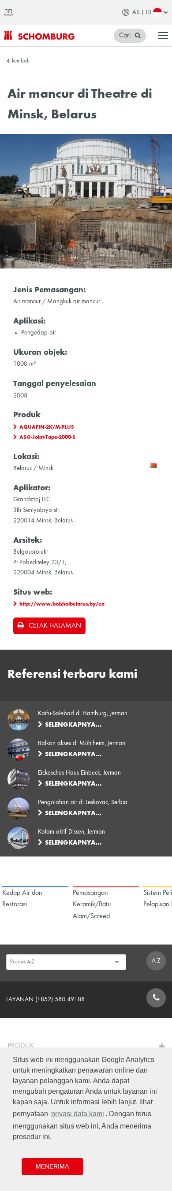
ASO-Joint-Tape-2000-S (47, 437)
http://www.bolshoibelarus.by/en (62, 604)
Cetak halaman (55, 625)
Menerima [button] (52, 1166)
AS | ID (141, 12)
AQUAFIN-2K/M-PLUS (46, 427)
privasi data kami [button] (77, 1113)
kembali (21, 61)
